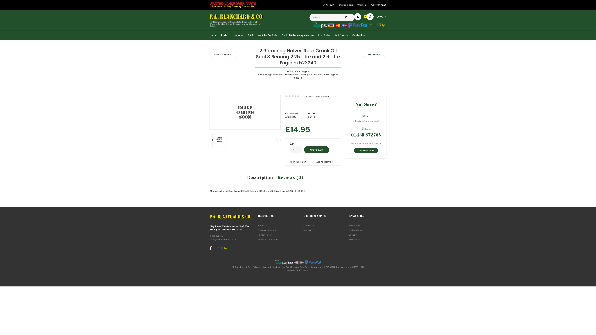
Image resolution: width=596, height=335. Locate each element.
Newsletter (354, 239)
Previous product (223, 54)
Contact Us (308, 225)
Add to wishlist (298, 162)
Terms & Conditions (268, 239)
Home (290, 71)
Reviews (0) (290, 177)
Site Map (307, 230)
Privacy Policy (265, 234)
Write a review (322, 96)
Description (260, 177)
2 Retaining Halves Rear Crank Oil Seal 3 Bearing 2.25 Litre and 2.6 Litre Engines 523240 (299, 76)
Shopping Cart (346, 5)
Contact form (366, 150)
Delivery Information (268, 230)
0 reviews (308, 96)
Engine (305, 71)
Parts (297, 71)
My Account (328, 5)
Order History (355, 230)
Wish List (353, 234)
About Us (262, 225)
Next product (375, 54)
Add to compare (324, 162)
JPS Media (304, 270)
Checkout (361, 5)
